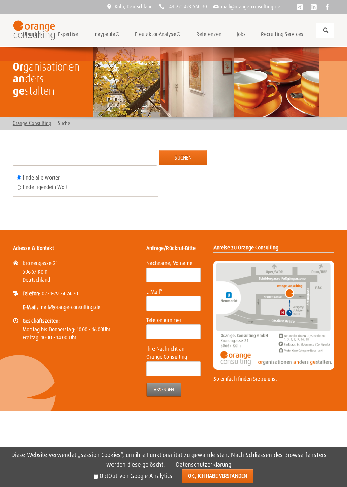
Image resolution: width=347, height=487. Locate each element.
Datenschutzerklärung (203, 465)
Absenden (164, 390)
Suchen (326, 30)
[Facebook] (327, 7)
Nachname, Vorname (169, 263)
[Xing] (300, 7)
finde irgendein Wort (45, 187)
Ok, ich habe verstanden (217, 476)
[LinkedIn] (313, 7)
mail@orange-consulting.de (69, 307)
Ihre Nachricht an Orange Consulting (166, 353)
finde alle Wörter (41, 177)
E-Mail (157, 291)
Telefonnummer (163, 320)
